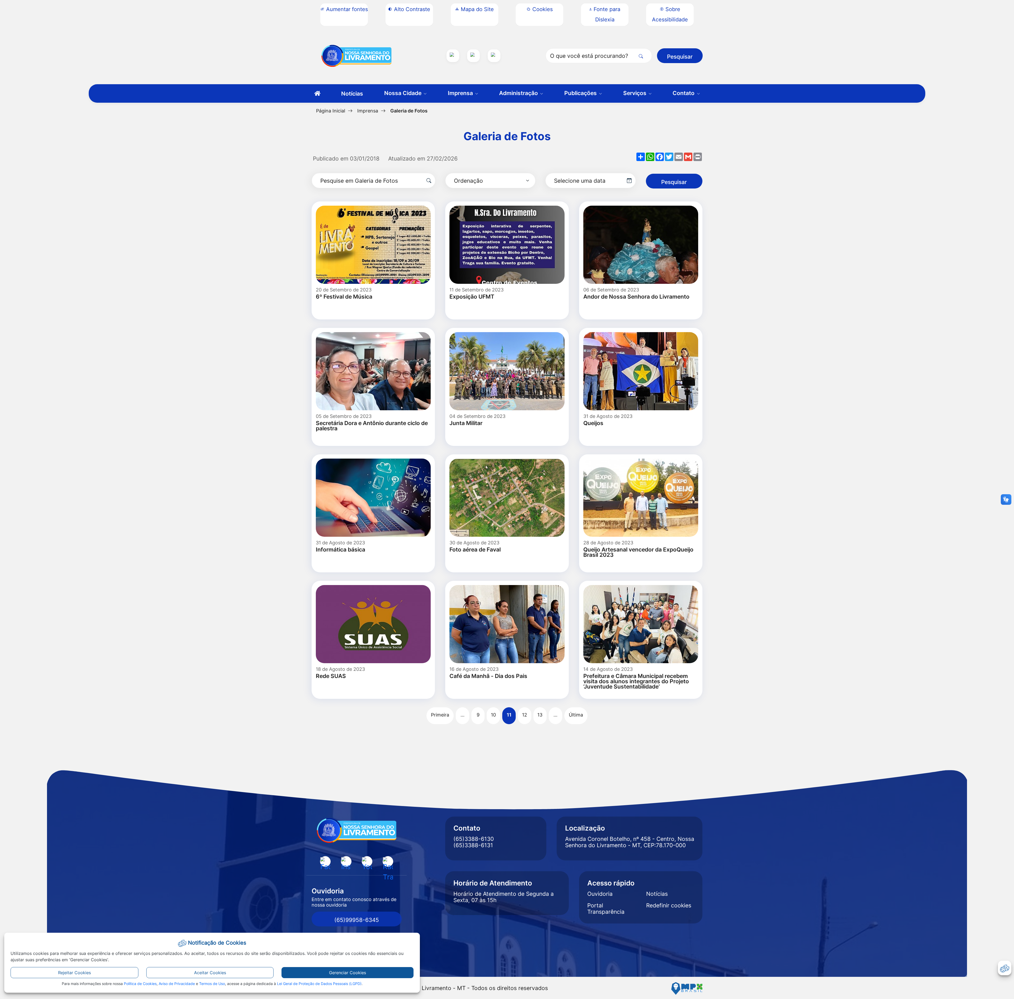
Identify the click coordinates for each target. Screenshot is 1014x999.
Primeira (440, 715)
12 (524, 715)
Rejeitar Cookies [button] (74, 972)
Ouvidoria (600, 894)
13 (539, 715)
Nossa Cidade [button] (403, 93)
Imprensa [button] (461, 93)
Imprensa (367, 111)
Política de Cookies (140, 983)
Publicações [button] (581, 93)
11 (509, 715)
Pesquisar (680, 56)
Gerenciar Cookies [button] (347, 972)
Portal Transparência (606, 908)
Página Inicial (330, 111)
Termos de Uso (212, 983)
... (462, 715)
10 (493, 715)
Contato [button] (684, 93)
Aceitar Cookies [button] (210, 972)
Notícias (352, 93)
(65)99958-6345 (356, 920)
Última (576, 715)
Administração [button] (519, 93)
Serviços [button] (635, 93)
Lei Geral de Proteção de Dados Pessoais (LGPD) (319, 983)
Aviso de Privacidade (177, 983)
